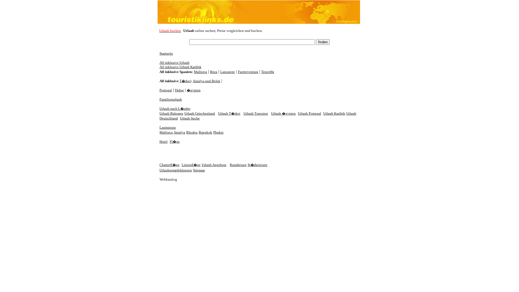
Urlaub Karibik (334, 113)
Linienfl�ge (191, 165)
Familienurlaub (170, 99)
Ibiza (213, 72)
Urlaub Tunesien (256, 113)
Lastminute (167, 127)
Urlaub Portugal (309, 113)
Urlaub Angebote (214, 165)
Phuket (218, 132)
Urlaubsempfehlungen (175, 170)
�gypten (194, 90)
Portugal (165, 90)
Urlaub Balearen (171, 113)
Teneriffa (267, 72)
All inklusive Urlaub (174, 63)
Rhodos (192, 132)
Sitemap (199, 170)
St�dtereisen (257, 165)
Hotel (163, 142)
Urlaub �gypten (283, 113)
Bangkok (205, 132)
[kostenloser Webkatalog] (170, 180)
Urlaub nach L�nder (174, 109)
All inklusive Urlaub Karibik (180, 67)
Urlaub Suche (190, 118)
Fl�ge (175, 142)
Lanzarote (227, 72)
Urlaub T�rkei (229, 113)
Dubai (179, 90)
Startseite (166, 53)
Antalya (179, 132)
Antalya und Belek (206, 81)
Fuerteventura (248, 72)
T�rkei (185, 81)
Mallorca (200, 72)
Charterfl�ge (169, 165)
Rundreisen (238, 165)
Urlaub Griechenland (199, 113)
